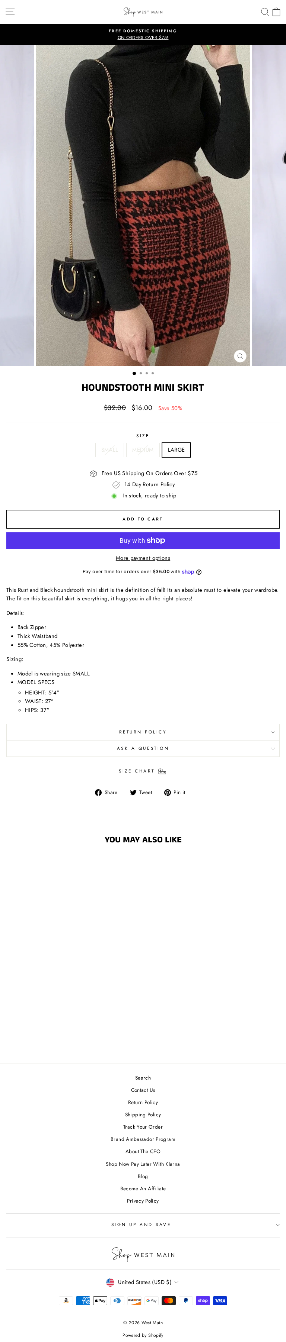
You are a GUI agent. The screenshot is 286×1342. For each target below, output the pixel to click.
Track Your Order (143, 1126)
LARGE (176, 450)
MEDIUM (142, 450)
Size (142, 435)
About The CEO (143, 1151)
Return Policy (143, 1102)
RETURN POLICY (143, 732)
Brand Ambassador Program (143, 1139)
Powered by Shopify (143, 1335)
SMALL (109, 450)
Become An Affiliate (143, 1188)
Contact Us (143, 1090)
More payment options (143, 558)
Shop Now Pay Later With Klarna (143, 1164)
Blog (143, 1176)
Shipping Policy (143, 1114)
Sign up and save (141, 1224)
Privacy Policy (143, 1200)
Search (143, 1077)
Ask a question (143, 748)
